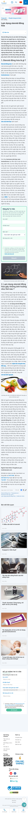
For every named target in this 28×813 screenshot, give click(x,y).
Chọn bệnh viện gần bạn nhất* (11, 687)
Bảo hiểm (17, 742)
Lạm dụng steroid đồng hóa (8, 496)
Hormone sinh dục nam (7, 494)
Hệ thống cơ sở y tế (7, 743)
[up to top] (24, 799)
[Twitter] (23, 490)
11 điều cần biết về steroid (11, 524)
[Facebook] (21, 490)
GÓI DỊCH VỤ (5, 477)
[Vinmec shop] (20, 760)
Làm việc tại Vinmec (6, 749)
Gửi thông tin (14, 710)
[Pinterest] (25, 490)
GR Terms (14, 802)
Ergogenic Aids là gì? (9, 550)
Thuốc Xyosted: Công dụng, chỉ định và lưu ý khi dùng (12, 603)
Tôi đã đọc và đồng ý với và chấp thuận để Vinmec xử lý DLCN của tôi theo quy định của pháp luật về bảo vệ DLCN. (14, 705)
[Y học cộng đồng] (14, 778)
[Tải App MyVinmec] (8, 762)
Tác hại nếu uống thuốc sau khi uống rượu (12, 576)
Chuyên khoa (18, 737)
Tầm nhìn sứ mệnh (6, 739)
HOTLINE (11, 475)
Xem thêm (4, 528)
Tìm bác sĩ (6, 746)
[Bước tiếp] (14, 781)
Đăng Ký (14, 258)
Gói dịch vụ (18, 739)
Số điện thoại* (6, 682)
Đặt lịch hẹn (18, 744)
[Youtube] (11, 773)
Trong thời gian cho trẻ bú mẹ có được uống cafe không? (13, 658)
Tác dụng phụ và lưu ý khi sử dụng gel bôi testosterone (13, 630)
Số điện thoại (6, 225)
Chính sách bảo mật (9, 254)
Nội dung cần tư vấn (7, 238)
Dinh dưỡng (4, 19)
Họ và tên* (5, 677)
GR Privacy (14, 800)
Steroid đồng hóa (5, 493)
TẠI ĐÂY (3, 480)
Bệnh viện (5, 231)
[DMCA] (14, 792)
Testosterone (14, 493)
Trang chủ (4, 18)
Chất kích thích (20, 496)
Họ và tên (5, 219)
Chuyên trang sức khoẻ (15, 18)
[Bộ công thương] (14, 788)
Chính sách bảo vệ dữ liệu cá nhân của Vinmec (14, 798)
